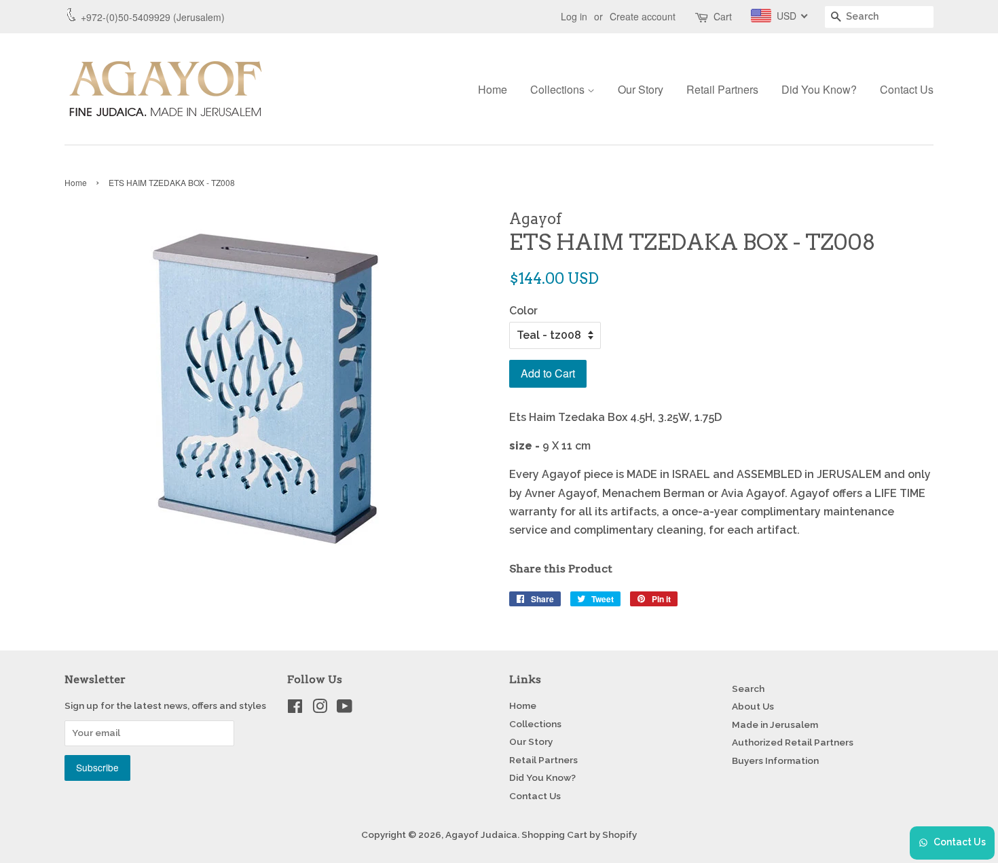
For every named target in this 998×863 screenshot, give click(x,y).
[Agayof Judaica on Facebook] (295, 708)
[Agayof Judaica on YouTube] (344, 708)
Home (492, 89)
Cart (723, 16)
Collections (558, 89)
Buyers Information (775, 760)
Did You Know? (819, 89)
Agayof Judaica (481, 834)
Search (748, 688)
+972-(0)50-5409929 (125, 17)
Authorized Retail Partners (792, 742)
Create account (643, 16)
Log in (574, 16)
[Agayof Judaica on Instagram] (319, 708)
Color (523, 310)
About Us (753, 706)
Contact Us (907, 89)
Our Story (640, 89)
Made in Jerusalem (775, 724)
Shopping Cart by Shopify (579, 834)
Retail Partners (722, 89)
